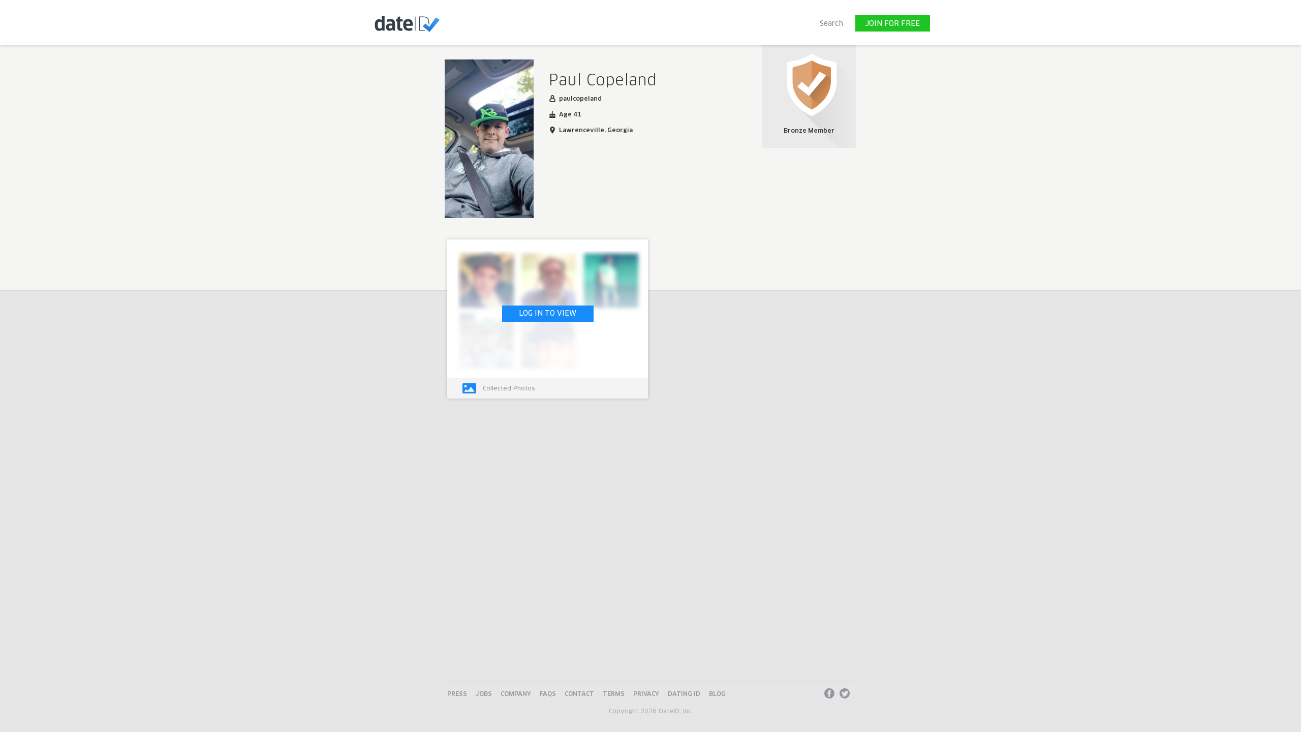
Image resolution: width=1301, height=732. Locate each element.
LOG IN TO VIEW (547, 313)
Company (516, 694)
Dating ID (684, 694)
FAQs (548, 694)
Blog (717, 694)
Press (457, 694)
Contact (579, 694)
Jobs (484, 694)
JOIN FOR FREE (892, 23)
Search (831, 23)
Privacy (646, 694)
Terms (614, 694)
